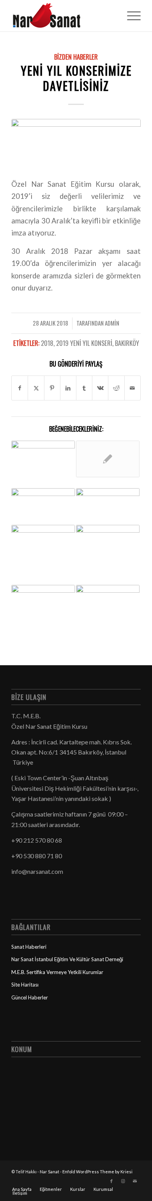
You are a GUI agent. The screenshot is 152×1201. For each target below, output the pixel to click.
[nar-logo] (63, 15)
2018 (47, 343)
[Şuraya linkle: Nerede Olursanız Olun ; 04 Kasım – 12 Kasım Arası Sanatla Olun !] (43, 555)
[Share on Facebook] (20, 388)
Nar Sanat (49, 1171)
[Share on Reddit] (116, 388)
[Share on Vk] (100, 388)
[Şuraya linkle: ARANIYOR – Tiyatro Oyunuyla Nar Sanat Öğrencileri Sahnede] (108, 459)
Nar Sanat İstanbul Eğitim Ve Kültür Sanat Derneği (67, 959)
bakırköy (127, 343)
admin (112, 323)
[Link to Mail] (135, 1181)
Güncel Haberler (29, 997)
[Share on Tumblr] (84, 388)
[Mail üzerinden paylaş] (132, 388)
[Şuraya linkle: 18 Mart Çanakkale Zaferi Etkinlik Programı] (108, 542)
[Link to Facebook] (111, 1181)
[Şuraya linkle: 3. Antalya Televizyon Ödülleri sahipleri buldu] (43, 506)
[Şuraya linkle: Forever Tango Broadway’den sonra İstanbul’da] (43, 597)
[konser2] (76, 143)
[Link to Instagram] (123, 1181)
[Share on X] (36, 388)
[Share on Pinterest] (52, 388)
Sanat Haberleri (28, 947)
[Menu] (130, 15)
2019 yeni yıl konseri (84, 343)
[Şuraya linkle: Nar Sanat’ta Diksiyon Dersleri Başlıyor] (108, 501)
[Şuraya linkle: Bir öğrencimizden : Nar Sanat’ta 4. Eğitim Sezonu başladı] (108, 603)
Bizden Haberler (76, 57)
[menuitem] (130, 15)
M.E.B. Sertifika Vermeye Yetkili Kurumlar (57, 972)
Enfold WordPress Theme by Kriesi (97, 1171)
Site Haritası (25, 984)
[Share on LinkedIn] (68, 388)
